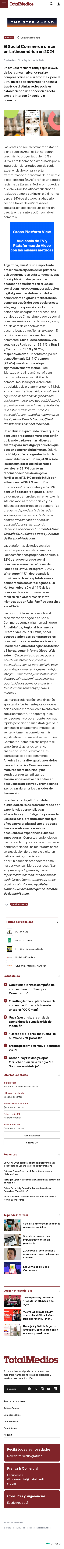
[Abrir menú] (4, 4)
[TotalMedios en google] (42, 1388)
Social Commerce (19, 904)
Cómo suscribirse (12, 1414)
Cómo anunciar (11, 1421)
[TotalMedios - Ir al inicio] (21, 4)
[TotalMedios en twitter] (35, 1388)
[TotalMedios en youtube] (48, 1388)
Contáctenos (10, 1428)
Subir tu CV (32, 1142)
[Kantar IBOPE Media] (32, 241)
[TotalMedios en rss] (55, 1388)
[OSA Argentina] (32, 22)
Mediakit (8, 1434)
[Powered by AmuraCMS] (53, 1544)
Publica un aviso (32, 1135)
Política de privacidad (13, 1523)
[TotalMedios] (31, 1360)
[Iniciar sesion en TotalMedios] (59, 4)
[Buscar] (51, 4)
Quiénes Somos (11, 1408)
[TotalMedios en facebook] (29, 1388)
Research (9, 37)
